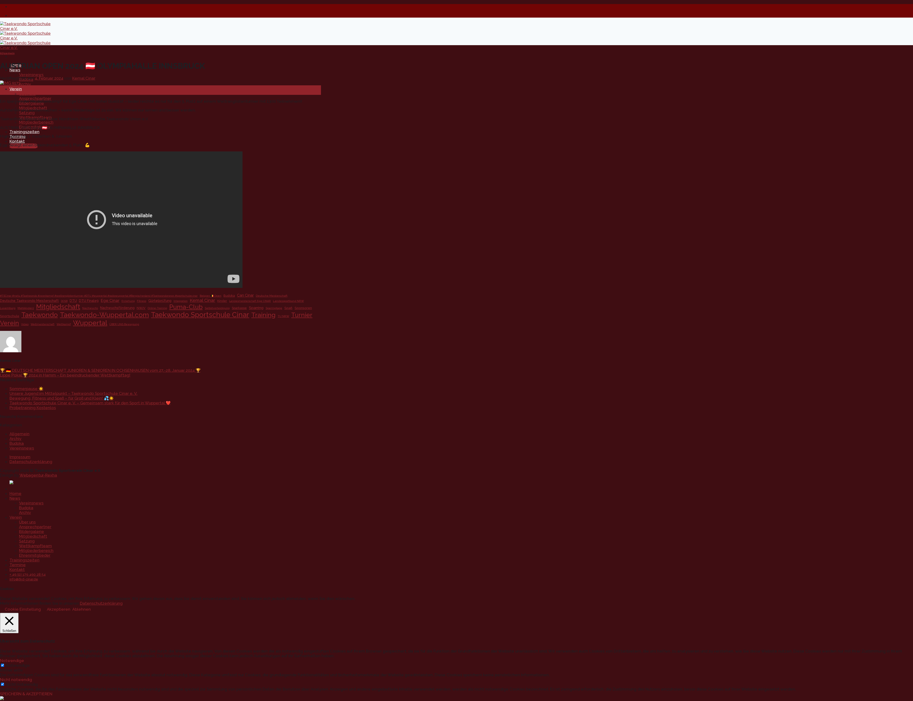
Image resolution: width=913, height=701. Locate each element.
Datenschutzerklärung (31, 461)
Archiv (25, 84)
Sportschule (9, 316)
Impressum (20, 456)
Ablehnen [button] (81, 609)
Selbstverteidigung (217, 308)
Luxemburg (7, 308)
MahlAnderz (26, 308)
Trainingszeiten (24, 131)
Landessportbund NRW (288, 301)
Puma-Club (186, 306)
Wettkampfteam (35, 545)
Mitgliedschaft (58, 306)
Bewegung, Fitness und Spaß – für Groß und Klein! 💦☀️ (62, 398)
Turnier (301, 315)
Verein (16, 89)
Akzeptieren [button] (58, 609)
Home (15, 493)
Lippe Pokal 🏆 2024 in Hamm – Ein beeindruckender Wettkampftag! (65, 375)
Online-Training (157, 308)
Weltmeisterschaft (42, 324)
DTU (73, 301)
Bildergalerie (31, 531)
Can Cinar (245, 295)
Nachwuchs (90, 308)
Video (25, 324)
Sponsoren (303, 308)
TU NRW (283, 316)
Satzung (27, 112)
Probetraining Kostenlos (33, 407)
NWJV (141, 308)
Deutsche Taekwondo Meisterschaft (29, 301)
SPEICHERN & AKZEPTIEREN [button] (26, 693)
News (15, 498)
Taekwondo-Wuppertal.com (104, 315)
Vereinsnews (31, 74)
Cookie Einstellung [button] (23, 609)
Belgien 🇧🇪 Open (210, 295)
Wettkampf (64, 324)
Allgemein (7, 53)
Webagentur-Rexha (38, 475)
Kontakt (17, 141)
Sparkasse (239, 308)
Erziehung (128, 301)
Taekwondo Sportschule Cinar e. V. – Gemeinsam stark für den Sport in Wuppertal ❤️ (90, 403)
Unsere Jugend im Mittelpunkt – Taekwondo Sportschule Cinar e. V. (73, 393)
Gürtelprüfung (159, 301)
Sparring (256, 308)
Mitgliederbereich (36, 122)
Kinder (222, 301)
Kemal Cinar (83, 78)
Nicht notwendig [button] (16, 679)
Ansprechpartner (35, 98)
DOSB (64, 301)
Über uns (27, 93)
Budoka (229, 295)
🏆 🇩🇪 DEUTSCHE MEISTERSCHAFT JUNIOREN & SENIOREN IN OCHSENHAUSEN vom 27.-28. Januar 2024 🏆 (100, 370)
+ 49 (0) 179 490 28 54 (28, 574)
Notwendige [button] (12, 660)
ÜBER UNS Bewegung (124, 324)
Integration (181, 301)
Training (263, 315)
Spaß (288, 308)
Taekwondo (39, 315)
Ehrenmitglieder (34, 555)
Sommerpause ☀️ (27, 388)
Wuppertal (90, 323)
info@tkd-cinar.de (24, 579)
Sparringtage (274, 308)
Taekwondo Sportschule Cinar (200, 314)
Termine (18, 564)
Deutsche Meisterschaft (271, 295)
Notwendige (18, 665)
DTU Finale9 (89, 301)
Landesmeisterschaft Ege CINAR (250, 301)
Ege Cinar (110, 300)
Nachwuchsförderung (117, 308)
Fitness (141, 301)
